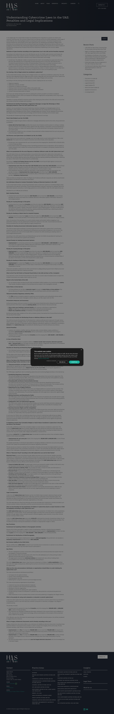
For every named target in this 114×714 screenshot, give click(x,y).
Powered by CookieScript (51, 360)
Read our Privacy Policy (43, 358)
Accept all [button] (74, 362)
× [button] (81, 349)
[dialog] (57, 357)
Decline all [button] (62, 362)
